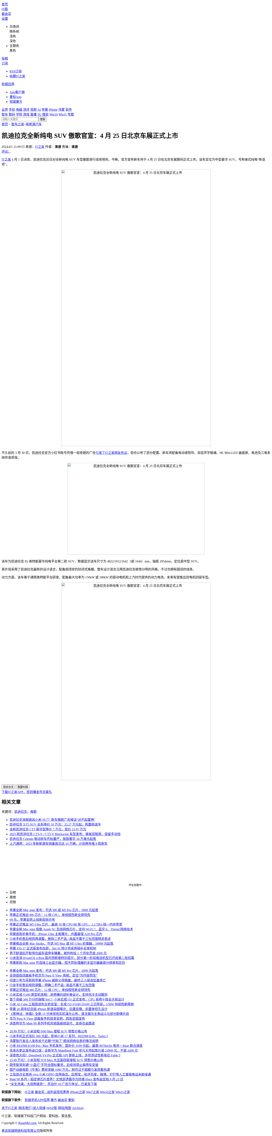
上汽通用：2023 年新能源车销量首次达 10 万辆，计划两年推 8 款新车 (59, 843)
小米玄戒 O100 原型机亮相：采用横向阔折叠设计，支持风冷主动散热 (59, 994)
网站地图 (64, 1108)
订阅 (5, 63)
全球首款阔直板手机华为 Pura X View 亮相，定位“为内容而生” (53, 975)
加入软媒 (39, 1108)
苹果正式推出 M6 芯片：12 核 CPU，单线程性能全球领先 (50, 915)
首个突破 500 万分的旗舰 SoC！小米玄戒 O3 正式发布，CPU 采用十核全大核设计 (67, 999)
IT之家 (39, 146)
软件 (69, 109)
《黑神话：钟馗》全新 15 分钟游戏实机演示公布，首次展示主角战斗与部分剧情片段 (69, 1013)
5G (39, 114)
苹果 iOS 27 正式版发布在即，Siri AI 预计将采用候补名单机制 (53, 948)
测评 (26, 109)
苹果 (45, 109)
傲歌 (33, 811)
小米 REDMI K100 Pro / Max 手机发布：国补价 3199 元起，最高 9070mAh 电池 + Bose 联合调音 (76, 1045)
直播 (33, 114)
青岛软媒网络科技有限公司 (21, 1130)
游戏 (26, 114)
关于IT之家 (9, 1108)
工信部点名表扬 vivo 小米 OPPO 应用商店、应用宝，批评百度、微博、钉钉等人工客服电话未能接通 (80, 1074)
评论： (6, 151)
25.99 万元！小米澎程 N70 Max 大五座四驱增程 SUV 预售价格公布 (56, 1060)
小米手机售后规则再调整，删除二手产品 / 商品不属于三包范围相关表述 (60, 938)
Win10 (53, 114)
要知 (71, 1100)
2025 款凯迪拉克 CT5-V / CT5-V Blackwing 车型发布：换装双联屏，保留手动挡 (65, 834)
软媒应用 (8, 84)
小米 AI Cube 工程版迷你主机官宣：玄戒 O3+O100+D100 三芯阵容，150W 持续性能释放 (72, 1004)
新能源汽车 (34, 124)
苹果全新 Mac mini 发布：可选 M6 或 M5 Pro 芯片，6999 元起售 (54, 910)
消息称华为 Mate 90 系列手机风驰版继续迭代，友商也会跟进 (52, 1023)
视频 (33, 109)
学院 (19, 114)
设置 (5, 18)
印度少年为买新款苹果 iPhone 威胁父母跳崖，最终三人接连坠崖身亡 (58, 980)
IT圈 (5, 9)
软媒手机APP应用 (37, 1100)
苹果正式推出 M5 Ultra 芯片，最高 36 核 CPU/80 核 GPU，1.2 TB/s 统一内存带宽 (66, 924)
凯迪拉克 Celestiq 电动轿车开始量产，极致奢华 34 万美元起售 (53, 839)
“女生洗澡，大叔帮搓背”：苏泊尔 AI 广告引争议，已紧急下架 (53, 1084)
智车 (5, 114)
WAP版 (52, 1108)
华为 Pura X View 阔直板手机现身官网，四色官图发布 (47, 1018)
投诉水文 (8, 786)
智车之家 (17, 124)
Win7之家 (92, 1092)
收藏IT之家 (17, 76)
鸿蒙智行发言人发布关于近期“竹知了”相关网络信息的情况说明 (54, 1041)
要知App (16, 97)
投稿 (5, 58)
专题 (71, 114)
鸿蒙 (61, 109)
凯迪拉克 (20, 811)
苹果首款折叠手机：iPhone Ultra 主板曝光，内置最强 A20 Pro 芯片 (56, 934)
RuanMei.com (27, 1123)
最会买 (6, 14)
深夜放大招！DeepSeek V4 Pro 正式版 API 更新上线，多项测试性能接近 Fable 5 (65, 1055)
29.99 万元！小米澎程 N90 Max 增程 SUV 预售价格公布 (48, 1031)
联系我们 (25, 1108)
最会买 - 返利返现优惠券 (52, 1092)
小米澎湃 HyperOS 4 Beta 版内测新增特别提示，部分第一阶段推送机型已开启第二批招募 (72, 958)
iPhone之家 (77, 1092)
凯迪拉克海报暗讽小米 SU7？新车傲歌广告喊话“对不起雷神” (52, 819)
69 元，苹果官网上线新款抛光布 (32, 919)
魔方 (54, 1100)
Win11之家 (122, 1092)
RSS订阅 (16, 71)
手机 (12, 109)
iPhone (53, 109)
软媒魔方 (16, 101)
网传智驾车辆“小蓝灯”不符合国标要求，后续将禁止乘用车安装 (54, 1065)
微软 (45, 114)
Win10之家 (107, 1092)
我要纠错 (23, 786)
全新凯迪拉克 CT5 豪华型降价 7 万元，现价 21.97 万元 (48, 829)
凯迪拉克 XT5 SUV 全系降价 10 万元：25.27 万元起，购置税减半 (55, 824)
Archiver (78, 1108)
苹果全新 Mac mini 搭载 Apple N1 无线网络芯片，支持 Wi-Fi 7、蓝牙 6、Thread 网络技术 (71, 929)
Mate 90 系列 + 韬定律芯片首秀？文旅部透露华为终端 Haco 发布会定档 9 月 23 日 (66, 1079)
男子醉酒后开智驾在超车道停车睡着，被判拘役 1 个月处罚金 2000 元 (58, 953)
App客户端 (17, 92)
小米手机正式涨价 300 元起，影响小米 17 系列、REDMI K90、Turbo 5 (59, 1036)
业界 (5, 109)
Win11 (63, 114)
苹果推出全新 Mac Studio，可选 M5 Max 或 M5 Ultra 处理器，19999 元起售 (61, 943)
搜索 (42, 119)
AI (39, 109)
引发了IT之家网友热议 (111, 452)
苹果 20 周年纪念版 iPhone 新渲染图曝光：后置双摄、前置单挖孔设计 (59, 1009)
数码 (12, 114)
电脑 (19, 109)
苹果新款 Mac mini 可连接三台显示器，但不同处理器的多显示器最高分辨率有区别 (67, 962)
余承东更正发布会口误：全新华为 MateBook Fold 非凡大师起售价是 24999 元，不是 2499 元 (74, 1050)
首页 (5, 4)
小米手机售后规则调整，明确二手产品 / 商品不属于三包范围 (52, 985)
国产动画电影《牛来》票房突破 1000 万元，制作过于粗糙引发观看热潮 (60, 1069)
